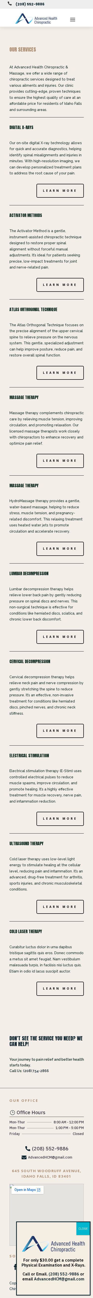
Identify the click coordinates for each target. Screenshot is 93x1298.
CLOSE (83, 1228)
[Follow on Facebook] (15, 1267)
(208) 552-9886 (30, 4)
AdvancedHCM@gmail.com (59, 1278)
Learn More (60, 191)
